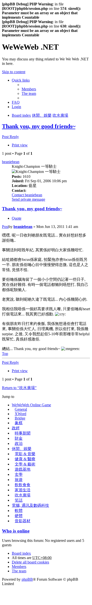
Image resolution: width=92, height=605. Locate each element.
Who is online (15, 531)
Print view (20, 145)
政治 (19, 443)
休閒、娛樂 (21, 449)
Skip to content (13, 72)
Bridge (20, 418)
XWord (20, 414)
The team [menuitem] (29, 93)
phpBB (27, 579)
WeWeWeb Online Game (31, 405)
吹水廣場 (22, 495)
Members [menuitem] (29, 89)
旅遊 (19, 480)
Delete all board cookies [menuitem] (30, 562)
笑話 (19, 500)
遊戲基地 (22, 469)
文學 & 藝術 (25, 464)
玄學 (19, 474)
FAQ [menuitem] (16, 102)
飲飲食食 (22, 485)
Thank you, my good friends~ (38, 126)
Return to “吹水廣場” (19, 388)
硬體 (19, 516)
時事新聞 (22, 433)
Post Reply (10, 137)
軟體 (19, 510)
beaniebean (10, 162)
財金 (19, 438)
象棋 (19, 423)
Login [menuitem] (16, 107)
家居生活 (22, 490)
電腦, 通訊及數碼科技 (30, 505)
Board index (21, 553)
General (21, 409)
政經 (16, 428)
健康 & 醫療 (25, 459)
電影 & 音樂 (25, 454)
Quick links (21, 80)
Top (5, 354)
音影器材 (22, 521)
